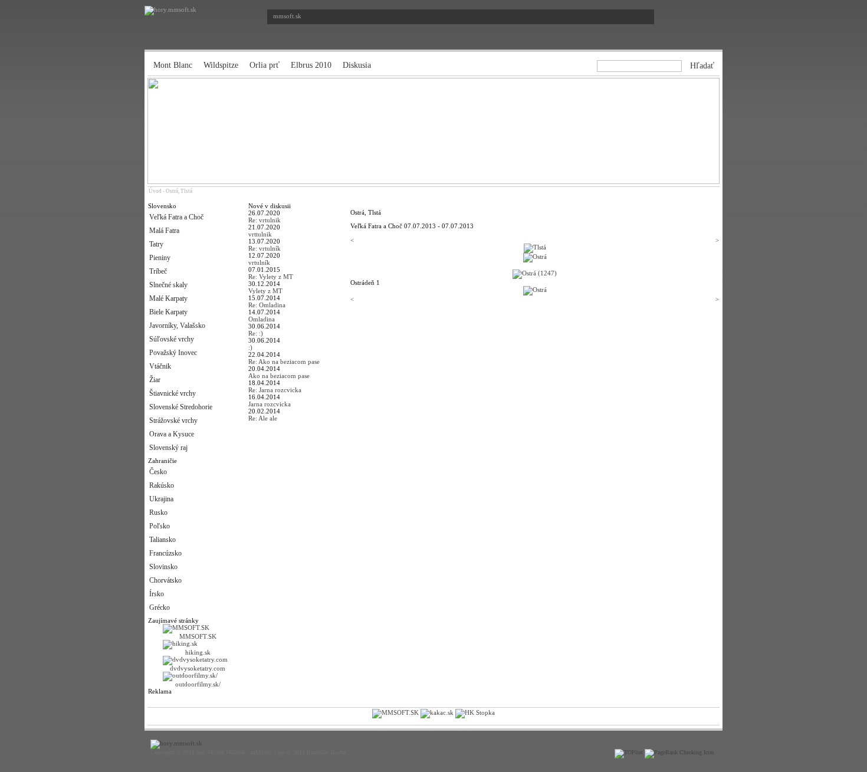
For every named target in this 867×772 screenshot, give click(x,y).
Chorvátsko (165, 580)
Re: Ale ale (262, 418)
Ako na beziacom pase (279, 375)
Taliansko (162, 540)
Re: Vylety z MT (270, 276)
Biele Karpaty (168, 312)
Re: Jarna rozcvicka (274, 389)
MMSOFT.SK (197, 636)
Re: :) (255, 333)
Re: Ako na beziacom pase (284, 361)
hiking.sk (198, 652)
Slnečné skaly (168, 285)
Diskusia (357, 65)
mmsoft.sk (287, 15)
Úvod (155, 191)
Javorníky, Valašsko (177, 325)
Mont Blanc (172, 65)
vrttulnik (260, 234)
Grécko (159, 607)
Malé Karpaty (168, 298)
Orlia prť (264, 65)
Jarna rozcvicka (269, 404)
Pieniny (159, 258)
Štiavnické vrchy (172, 393)
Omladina (261, 319)
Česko (158, 472)
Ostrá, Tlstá (179, 191)
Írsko (156, 594)
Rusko (158, 512)
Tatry (156, 244)
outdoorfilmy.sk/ (198, 684)
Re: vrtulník (264, 248)
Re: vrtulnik (264, 220)
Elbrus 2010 (311, 65)
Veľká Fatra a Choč (176, 217)
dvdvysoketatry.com (197, 668)
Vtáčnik (160, 366)
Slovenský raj (168, 448)
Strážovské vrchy (173, 420)
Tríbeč (158, 271)
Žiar (154, 380)
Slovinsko (163, 567)
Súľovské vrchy (171, 339)
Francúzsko (165, 553)
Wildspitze (220, 65)
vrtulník (259, 262)
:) (250, 347)
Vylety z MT (265, 290)
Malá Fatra (164, 230)
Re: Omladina (266, 304)
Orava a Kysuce (171, 434)
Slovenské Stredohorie (180, 407)
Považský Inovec (173, 353)
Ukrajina (161, 499)
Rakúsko (161, 485)
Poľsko (159, 526)
